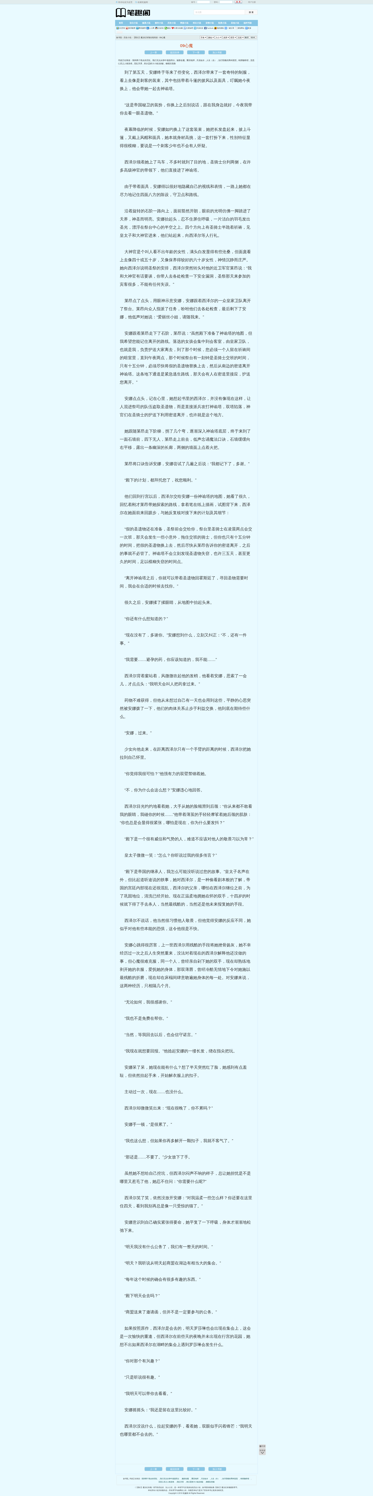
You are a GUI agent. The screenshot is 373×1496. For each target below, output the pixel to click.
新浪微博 (131, 28)
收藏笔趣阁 (143, 2)
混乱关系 (138, 63)
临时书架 (248, 23)
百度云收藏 (178, 28)
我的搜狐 (220, 28)
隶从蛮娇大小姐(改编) (154, 63)
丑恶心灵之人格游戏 (166, 1481)
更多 (249, 28)
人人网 (151, 28)
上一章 (153, 52)
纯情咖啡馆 (243, 60)
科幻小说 (197, 23)
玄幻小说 (134, 23)
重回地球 (190, 60)
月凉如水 (200, 60)
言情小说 (210, 23)
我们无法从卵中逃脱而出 (163, 60)
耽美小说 (222, 23)
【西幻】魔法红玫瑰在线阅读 (145, 37)
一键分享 (230, 28)
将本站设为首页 (125, 2)
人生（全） (211, 60)
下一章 (195, 52)
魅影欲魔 (181, 60)
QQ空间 (122, 28)
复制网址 (240, 28)
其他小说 (235, 23)
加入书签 (217, 52)
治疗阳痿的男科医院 (227, 60)
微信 (169, 28)
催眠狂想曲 (171, 63)
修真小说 (146, 23)
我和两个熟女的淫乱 (141, 60)
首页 (121, 23)
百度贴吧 (189, 28)
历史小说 (172, 23)
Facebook (210, 28)
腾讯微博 (142, 28)
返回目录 (174, 52)
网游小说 (184, 23)
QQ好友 (161, 28)
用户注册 (252, 2)
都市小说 (159, 23)
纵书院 (133, 12)
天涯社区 (199, 28)
